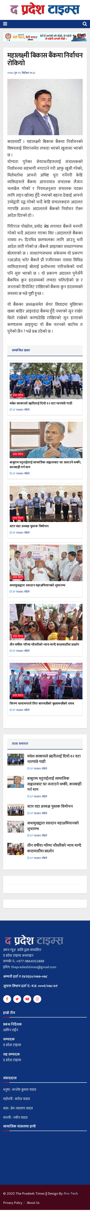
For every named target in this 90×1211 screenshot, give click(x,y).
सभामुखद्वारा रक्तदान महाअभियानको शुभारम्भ (37, 585)
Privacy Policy (12, 1203)
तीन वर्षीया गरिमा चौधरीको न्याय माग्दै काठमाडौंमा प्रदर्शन (44, 644)
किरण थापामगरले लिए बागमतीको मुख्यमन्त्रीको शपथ (42, 703)
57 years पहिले (21, 409)
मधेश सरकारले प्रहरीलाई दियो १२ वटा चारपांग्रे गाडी (41, 403)
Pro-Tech (71, 1194)
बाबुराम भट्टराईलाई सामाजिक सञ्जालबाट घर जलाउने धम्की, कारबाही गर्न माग (45, 465)
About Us (33, 1203)
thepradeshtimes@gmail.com (33, 967)
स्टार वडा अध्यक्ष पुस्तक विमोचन (29, 526)
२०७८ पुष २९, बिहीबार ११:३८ (21, 73)
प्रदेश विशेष (18, 395)
